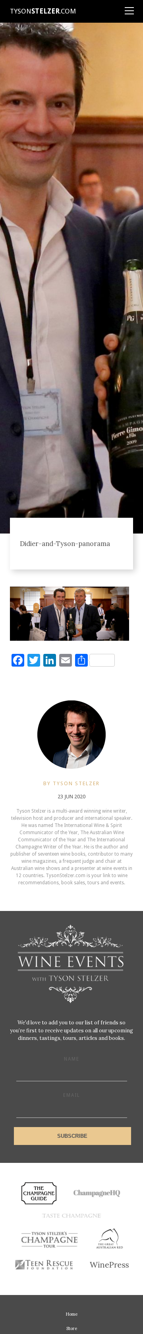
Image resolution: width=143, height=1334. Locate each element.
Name (71, 1059)
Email (71, 1095)
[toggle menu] (129, 8)
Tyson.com (43, 11)
